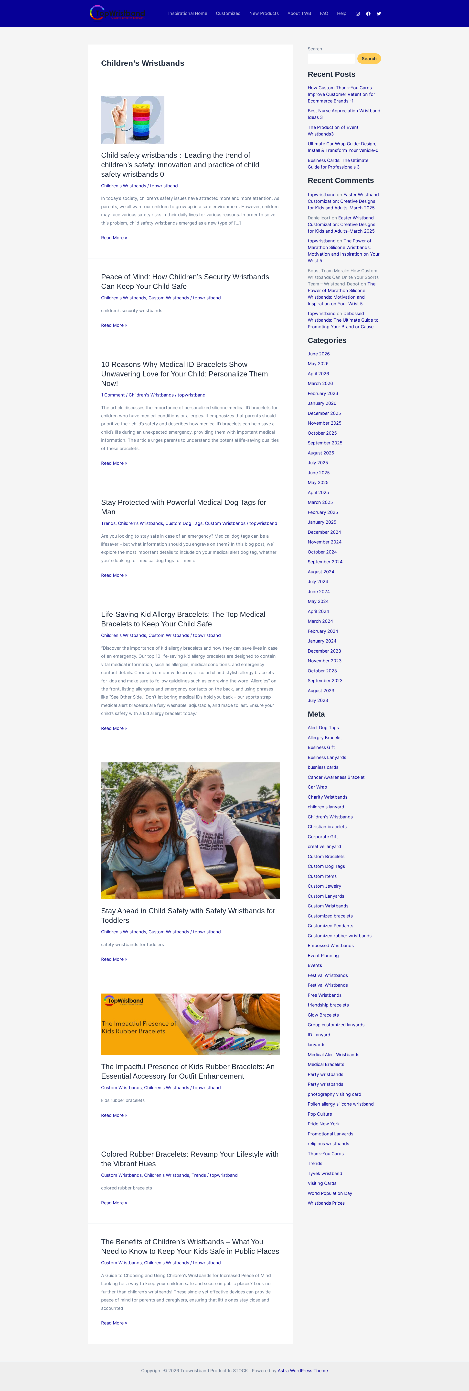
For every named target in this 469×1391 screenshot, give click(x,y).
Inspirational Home (187, 13)
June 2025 (319, 472)
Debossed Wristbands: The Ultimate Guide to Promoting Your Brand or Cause (343, 320)
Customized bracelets (330, 915)
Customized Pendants (330, 925)
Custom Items (322, 876)
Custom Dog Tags (184, 523)
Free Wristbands (324, 995)
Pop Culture (320, 1114)
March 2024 (320, 621)
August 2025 (321, 452)
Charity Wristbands (327, 797)
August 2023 (321, 690)
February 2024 (323, 631)
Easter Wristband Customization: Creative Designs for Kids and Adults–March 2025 (343, 201)
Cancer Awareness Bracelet (336, 777)
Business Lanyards (327, 757)
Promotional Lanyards (330, 1133)
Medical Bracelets (326, 1064)
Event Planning (323, 955)
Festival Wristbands (328, 975)
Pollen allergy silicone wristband (341, 1104)
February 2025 (323, 512)
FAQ (324, 13)
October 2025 (322, 433)
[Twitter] (379, 13)
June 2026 (319, 353)
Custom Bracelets (326, 856)
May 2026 (318, 363)
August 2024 (321, 571)
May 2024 (318, 601)
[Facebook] (368, 13)
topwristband (322, 194)
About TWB (299, 13)
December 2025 (324, 413)
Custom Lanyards (326, 896)
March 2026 (320, 383)
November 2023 (324, 660)
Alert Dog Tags (323, 727)
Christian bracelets (327, 826)
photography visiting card (334, 1094)
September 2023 (325, 680)
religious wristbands (328, 1143)
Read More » (114, 238)
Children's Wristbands (123, 185)
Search (315, 48)
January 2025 (322, 522)
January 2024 (322, 641)
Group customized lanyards (336, 1024)
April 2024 (318, 611)
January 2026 (322, 403)
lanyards (316, 1044)
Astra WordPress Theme (303, 1370)
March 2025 (320, 502)
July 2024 (318, 581)
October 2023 (322, 670)
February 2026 (323, 393)
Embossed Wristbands (331, 945)
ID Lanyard (319, 1034)
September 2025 (325, 442)
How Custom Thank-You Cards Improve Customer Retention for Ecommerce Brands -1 (341, 94)
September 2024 (325, 561)
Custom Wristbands (169, 297)
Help (341, 13)
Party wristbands (325, 1074)
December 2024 (324, 532)
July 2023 (318, 700)
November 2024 (325, 541)
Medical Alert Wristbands (333, 1054)
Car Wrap (317, 787)
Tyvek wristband (325, 1173)
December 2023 (324, 651)
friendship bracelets (328, 1004)
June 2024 (319, 591)
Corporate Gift (323, 836)
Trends (108, 523)
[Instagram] (358, 13)
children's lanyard (326, 806)
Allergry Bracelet (325, 737)
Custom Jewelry (324, 886)
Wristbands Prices (326, 1203)
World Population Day (330, 1193)
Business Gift (321, 747)
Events (315, 965)
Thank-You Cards (326, 1153)
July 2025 (318, 462)
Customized (228, 13)
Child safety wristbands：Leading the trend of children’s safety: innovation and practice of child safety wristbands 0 (180, 164)
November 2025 (324, 423)
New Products (264, 13)
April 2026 (318, 373)
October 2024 (322, 551)
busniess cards (323, 767)
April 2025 (318, 492)
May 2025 (318, 482)
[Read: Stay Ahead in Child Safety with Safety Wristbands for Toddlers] (190, 830)
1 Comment (113, 394)
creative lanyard (324, 846)
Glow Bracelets (323, 1015)
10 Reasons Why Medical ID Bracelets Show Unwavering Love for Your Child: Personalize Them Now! (184, 373)
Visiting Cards (322, 1183)
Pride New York (324, 1123)
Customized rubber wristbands (340, 935)
